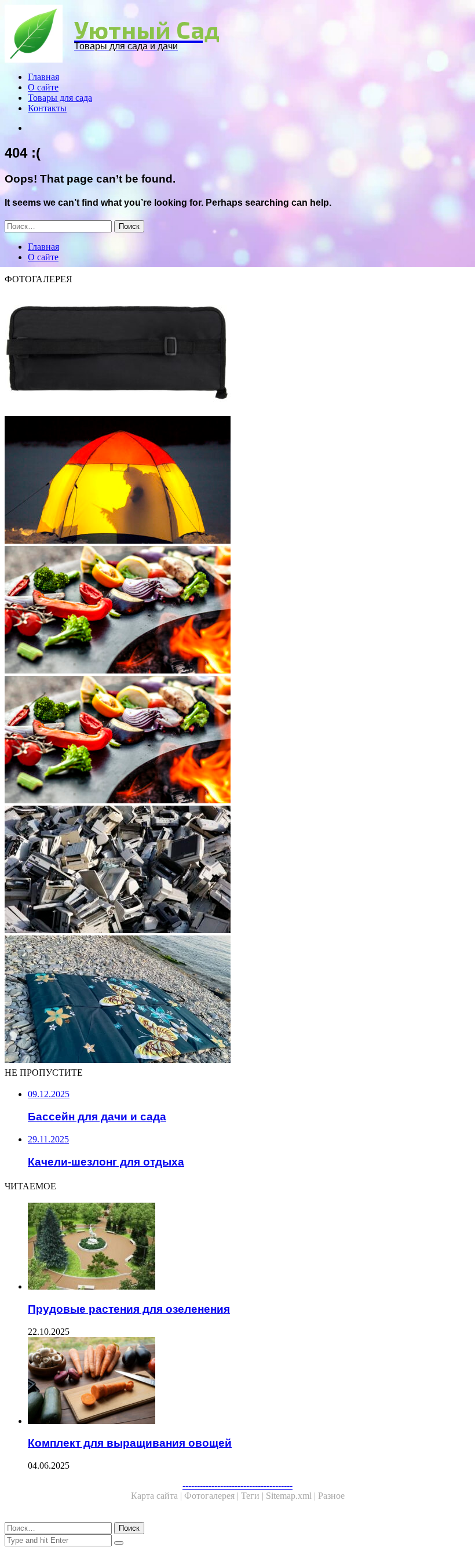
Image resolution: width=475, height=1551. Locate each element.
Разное (331, 1496)
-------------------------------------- (237, 1485)
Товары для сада (60, 98)
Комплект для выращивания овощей (130, 1443)
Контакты (47, 108)
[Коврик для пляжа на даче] (237, 1000)
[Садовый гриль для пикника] (237, 741)
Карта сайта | (157, 1496)
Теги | (253, 1496)
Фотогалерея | (212, 1496)
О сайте (43, 87)
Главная (43, 77)
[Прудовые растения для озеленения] (249, 1247)
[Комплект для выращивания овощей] (249, 1381)
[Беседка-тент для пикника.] (237, 611)
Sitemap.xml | (292, 1496)
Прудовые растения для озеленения (129, 1309)
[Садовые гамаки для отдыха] (237, 481)
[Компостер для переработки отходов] (237, 870)
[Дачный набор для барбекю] (237, 351)
